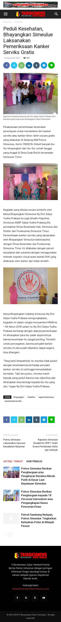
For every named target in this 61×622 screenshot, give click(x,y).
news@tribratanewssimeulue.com (30, 588)
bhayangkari (19, 397)
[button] (5, 14)
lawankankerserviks (13, 401)
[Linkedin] (29, 65)
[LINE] (51, 65)
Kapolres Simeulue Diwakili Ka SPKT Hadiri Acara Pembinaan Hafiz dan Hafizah (45, 444)
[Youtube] (44, 598)
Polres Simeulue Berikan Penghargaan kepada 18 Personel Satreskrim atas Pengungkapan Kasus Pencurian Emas (37, 499)
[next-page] (10, 534)
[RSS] (26, 598)
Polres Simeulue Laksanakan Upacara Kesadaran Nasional (14, 443)
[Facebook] (6, 65)
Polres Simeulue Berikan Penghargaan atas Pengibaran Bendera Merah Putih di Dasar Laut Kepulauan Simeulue (38, 476)
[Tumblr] (36, 65)
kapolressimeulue (46, 397)
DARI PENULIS (34, 461)
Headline (31, 397)
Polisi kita (18, 21)
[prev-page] (5, 534)
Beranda (7, 21)
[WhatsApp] (21, 65)
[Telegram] (44, 65)
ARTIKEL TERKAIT (13, 461)
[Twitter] (14, 65)
